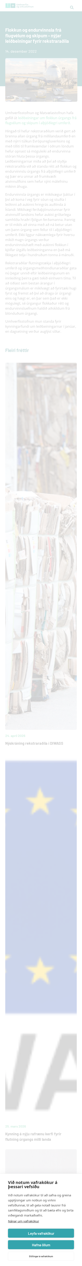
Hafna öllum (41, 1245)
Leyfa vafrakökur (41, 1233)
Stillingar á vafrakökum (41, 1256)
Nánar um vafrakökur (23, 1221)
